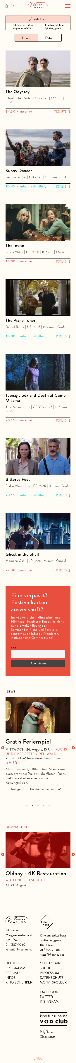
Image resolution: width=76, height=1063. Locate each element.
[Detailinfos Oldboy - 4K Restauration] (38, 850)
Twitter (46, 996)
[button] (67, 6)
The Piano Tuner (21, 320)
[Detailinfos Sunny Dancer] (38, 148)
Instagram (49, 1001)
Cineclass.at (47, 1036)
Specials (13, 972)
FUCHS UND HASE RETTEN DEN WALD (36, 751)
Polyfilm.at (47, 1031)
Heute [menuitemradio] (26, 37)
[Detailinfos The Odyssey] (38, 69)
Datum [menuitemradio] (49, 37)
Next (73, 748)
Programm (15, 968)
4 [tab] (43, 805)
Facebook (49, 991)
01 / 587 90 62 (15, 944)
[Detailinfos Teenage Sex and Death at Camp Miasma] (38, 373)
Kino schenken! (20, 982)
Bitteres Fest (18, 479)
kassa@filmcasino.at (19, 949)
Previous (3, 748)
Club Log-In (50, 963)
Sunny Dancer (19, 170)
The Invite (15, 245)
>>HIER (11, 762)
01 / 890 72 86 (50, 949)
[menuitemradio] (22, 26)
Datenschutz (51, 977)
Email (14, 648)
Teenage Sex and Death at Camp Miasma (36, 398)
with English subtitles (27, 879)
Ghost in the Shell (22, 554)
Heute (11, 963)
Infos (10, 977)
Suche (45, 968)
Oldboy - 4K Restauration (36, 873)
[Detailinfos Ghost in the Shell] (38, 532)
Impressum (49, 972)
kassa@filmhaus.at (52, 954)
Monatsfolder (53, 982)
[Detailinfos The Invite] (38, 223)
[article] (38, 858)
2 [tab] (32, 805)
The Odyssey (18, 91)
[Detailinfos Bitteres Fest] (38, 457)
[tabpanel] (38, 742)
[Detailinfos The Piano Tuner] (38, 298)
